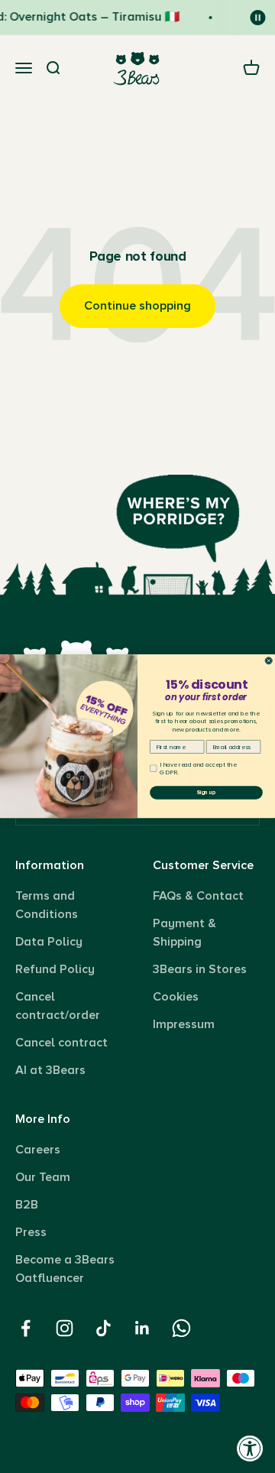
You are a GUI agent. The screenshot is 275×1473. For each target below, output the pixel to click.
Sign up (206, 793)
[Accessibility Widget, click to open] (250, 1448)
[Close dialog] (268, 660)
